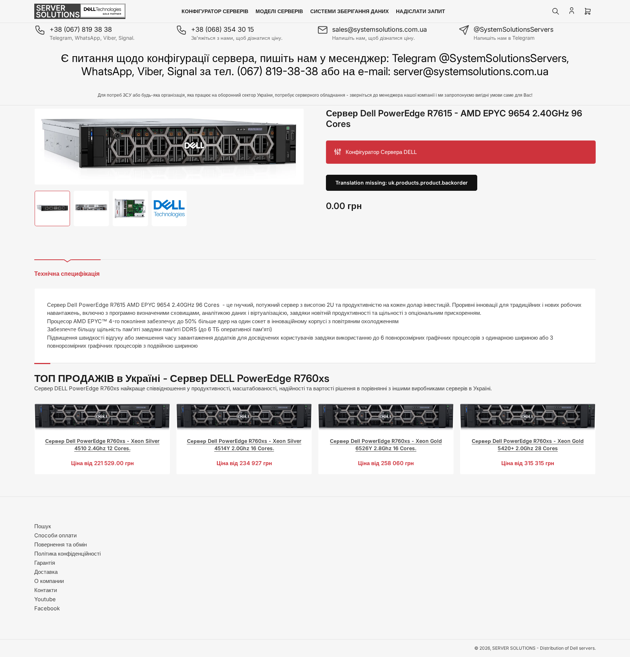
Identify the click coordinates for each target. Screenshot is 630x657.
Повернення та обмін (60, 544)
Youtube (45, 599)
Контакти (45, 590)
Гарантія (44, 562)
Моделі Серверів (279, 11)
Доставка (46, 571)
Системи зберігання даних (349, 11)
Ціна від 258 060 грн (386, 463)
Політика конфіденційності (67, 553)
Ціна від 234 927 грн (244, 463)
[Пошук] (556, 11)
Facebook (47, 608)
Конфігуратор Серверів (215, 11)
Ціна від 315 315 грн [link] (527, 463)
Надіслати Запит (420, 11)
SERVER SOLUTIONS (514, 648)
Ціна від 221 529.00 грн (102, 463)
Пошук (42, 526)
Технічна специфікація (67, 273)
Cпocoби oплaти (55, 535)
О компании (49, 580)
